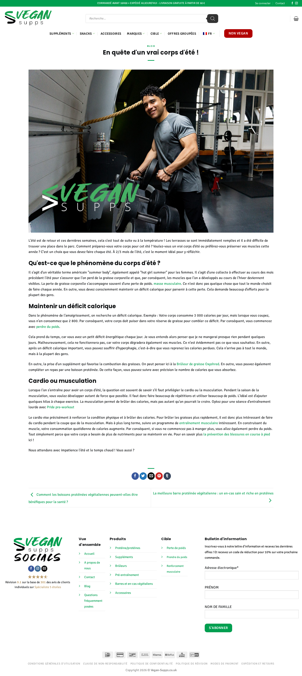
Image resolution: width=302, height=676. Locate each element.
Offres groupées (182, 34)
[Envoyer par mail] (151, 476)
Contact (280, 3)
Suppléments (60, 34)
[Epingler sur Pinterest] (159, 476)
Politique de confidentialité (151, 663)
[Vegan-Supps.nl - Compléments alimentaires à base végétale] (28, 17)
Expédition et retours (257, 663)
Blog (151, 46)
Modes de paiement (224, 663)
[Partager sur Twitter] (143, 476)
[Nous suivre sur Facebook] (292, 3)
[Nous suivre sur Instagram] (296, 3)
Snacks (86, 34)
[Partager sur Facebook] (135, 476)
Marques (134, 34)
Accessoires (111, 34)
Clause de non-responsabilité (105, 663)
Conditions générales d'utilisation (54, 663)
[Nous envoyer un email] (44, 569)
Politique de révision (192, 663)
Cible (155, 34)
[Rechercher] (212, 18)
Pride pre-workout (60, 407)
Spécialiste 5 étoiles (47, 587)
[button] (263, 3)
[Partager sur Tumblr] (167, 476)
